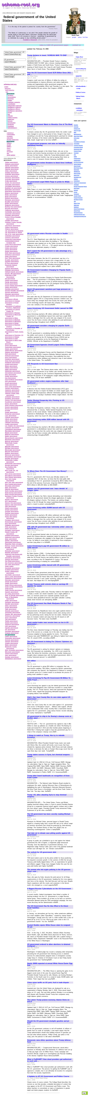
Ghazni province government (14, 296)
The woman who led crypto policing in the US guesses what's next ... (48, 870)
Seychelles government (12, 575)
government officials (11, 299)
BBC (75, 132)
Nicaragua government (12, 486)
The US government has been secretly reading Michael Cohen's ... (48, 815)
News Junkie (77, 173)
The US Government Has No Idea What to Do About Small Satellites (47, 907)
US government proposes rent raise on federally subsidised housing (46, 144)
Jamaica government (12, 388)
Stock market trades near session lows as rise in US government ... (47, 623)
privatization (11, 123)
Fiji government (10, 278)
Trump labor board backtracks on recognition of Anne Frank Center (48, 776)
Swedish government (11, 604)
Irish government (10, 381)
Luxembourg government (13, 429)
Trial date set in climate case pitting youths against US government (48, 834)
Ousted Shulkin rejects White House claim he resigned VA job (48, 926)
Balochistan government (13, 191)
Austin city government (12, 183)
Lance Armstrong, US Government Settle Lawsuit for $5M (49, 308)
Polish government (11, 528)
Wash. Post (77, 203)
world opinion (11, 155)
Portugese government (12, 530)
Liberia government (11, 419)
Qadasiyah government (12, 537)
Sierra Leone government (13, 576)
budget (10, 100)
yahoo (80, 37)
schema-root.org (10, 84)
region (6, 87)
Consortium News (78, 147)
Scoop (75, 192)
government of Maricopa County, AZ (13, 315)
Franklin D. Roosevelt (30, 40)
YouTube (85, 37)
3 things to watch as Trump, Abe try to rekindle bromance (45, 736)
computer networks (14, 102)
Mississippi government (12, 450)
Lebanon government (12, 417)
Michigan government (12, 448)
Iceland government (11, 364)
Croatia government (11, 246)
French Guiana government (13, 285)
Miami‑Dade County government (11, 444)
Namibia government (11, 458)
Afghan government (11, 162)
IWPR (75, 156)
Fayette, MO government (13, 273)
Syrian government (11, 607)
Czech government (11, 249)
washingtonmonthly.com (80, 216)
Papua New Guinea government (11, 517)
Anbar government (11, 171)
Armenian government (12, 179)
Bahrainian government (12, 189)
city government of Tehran (13, 232)
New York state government (14, 482)
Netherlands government (13, 463)
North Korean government (13, 493)
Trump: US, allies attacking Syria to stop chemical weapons (46, 796)
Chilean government (11, 227)
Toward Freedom (78, 197)
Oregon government (11, 510)
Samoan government (11, 559)
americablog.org (81, 68)
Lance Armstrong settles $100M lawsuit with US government (46, 508)
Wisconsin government (12, 652)
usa (7, 92)
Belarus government (11, 193)
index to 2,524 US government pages (54, 45)
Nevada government (11, 465)
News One (76, 175)
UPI (75, 201)
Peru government (10, 523)
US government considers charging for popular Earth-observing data (48, 326)
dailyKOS (79, 76)
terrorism (10, 151)
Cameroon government (12, 214)
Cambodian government (12, 212)
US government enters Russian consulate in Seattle (47, 233)
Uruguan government (12, 633)
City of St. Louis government (14, 234)
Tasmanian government (12, 612)
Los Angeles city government (14, 426)
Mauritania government (12, 439)
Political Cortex (81, 92)
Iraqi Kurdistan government (13, 379)
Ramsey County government (14, 546)
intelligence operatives (15, 111)
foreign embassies (13, 140)
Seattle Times (77, 196)
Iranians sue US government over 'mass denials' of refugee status (47, 489)
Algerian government (11, 169)
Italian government (11, 385)
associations (12, 97)
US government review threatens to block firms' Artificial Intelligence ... (49, 163)
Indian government (11, 369)
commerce (10, 133)
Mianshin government (12, 446)
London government (11, 424)
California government (12, 210)
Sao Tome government (12, 564)
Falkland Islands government (14, 272)
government (9, 344)
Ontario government (11, 508)
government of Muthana (12, 320)
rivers (9, 148)
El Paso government (11, 263)
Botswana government (12, 200)
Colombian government (12, 236)
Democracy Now (78, 149)
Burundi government (11, 208)
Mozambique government (13, 457)
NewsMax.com (77, 177)
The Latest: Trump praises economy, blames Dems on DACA (48, 1001)
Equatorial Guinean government (11, 266)
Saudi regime (9, 566)
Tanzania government (12, 611)
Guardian (76, 153)
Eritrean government (11, 268)
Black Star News (78, 136)
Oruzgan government (11, 511)
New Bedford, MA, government (11, 468)
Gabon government (11, 287)
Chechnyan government (12, 225)
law (9, 114)
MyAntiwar (76, 169)
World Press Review (79, 209)
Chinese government (11, 229)
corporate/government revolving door (12, 242)
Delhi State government (12, 253)
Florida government (11, 282)
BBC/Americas (77, 134)
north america (9, 90)
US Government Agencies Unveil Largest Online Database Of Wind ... (50, 345)
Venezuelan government (12, 638)
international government (13, 373)
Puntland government (12, 535)
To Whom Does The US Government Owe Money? (47, 471)
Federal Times (77, 151)
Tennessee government (12, 616)
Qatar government (11, 539)
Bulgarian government (12, 205)
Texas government (11, 617)
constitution (11, 104)
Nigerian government (11, 489)
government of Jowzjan (12, 301)
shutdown (11, 126)
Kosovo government (11, 407)
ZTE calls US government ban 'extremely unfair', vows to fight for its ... (49, 528)
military (9, 143)
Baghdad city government (13, 188)
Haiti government (10, 354)
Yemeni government (11, 653)
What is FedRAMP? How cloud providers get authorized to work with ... (49, 1060)
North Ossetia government (13, 494)
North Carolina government (13, 491)
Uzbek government (11, 636)
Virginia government (11, 643)
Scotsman (76, 194)
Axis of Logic (77, 130)
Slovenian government (12, 580)
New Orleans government (13, 477)
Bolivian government (11, 198)
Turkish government (11, 623)
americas (8, 88)
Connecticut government (13, 239)
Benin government (11, 196)
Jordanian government (12, 397)
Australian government (12, 184)
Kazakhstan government (13, 402)
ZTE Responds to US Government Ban (42, 364)
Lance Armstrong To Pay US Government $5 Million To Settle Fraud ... (48, 679)
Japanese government (12, 390)
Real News (76, 188)
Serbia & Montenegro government (12, 572)
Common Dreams (78, 145)
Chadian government (11, 220)
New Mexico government (13, 475)
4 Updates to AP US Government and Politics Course (48, 1076)
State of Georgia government (14, 595)
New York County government (10, 480)
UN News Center (78, 199)
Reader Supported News (80, 186)
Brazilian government (12, 202)
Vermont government (11, 640)
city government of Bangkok (14, 231)
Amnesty (76, 127)
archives (10, 95)
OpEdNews (77, 181)
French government (11, 284)
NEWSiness (77, 171)
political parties (13, 117)
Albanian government (12, 167)
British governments (11, 203)
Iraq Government (10, 378)
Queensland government (13, 542)
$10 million (31, 661)
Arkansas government (12, 177)
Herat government (11, 357)
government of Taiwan (12, 337)
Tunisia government (11, 621)
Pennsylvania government (13, 522)
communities (11, 134)
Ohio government (10, 506)
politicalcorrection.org (79, 214)
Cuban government (11, 248)
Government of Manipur (12, 313)
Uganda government (11, 628)
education (10, 138)
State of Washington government (11, 598)
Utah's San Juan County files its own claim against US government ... (48, 698)
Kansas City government (13, 400)
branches (11, 99)
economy (10, 136)
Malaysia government (12, 434)
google (74, 37)
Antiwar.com (77, 128)
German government (11, 292)
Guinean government (11, 352)
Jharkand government (12, 392)
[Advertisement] (45, 105)
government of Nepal (11, 323)
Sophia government (11, 583)
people (9, 145)
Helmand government (12, 356)
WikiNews (76, 207)
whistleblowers (12, 128)
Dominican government (12, 255)
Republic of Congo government (11, 548)
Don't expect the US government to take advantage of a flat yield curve (49, 252)
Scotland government (12, 570)
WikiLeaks (76, 205)
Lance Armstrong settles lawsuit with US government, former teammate (48, 566)
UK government (10, 629)
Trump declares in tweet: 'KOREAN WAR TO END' (47, 55)
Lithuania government (12, 422)
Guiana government (11, 349)
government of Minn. (11, 318)
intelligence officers (14, 109)
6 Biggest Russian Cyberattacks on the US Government (49, 889)
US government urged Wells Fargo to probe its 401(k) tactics (48, 183)
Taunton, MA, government (13, 614)
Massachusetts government (14, 438)
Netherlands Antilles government (11, 461)
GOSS (7, 297)
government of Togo (11, 338)
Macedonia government (12, 431)
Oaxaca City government (13, 503)
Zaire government (10, 655)
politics (9, 146)
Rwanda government (11, 552)
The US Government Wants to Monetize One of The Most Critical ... (49, 125)
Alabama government (12, 164)
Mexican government (11, 441)
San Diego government (12, 561)
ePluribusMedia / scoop (81, 87)
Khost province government (14, 405)
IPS (75, 155)
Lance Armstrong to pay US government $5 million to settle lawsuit (48, 547)
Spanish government (11, 592)
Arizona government (11, 176)
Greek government (11, 345)
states (9, 150)
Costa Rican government (13, 244)
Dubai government (11, 256)
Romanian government (12, 551)
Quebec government (11, 540)
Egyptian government (12, 261)
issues (10, 112)
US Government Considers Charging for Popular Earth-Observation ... (49, 271)
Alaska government (11, 166)
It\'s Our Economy (78, 162)
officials (10, 116)
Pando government (11, 515)
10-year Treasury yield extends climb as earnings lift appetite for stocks (47, 585)
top (84, 1093)
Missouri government (12, 451)
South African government (13, 585)
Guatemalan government (13, 347)
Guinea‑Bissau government (13, 350)
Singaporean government (13, 578)
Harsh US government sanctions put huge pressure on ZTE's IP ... (48, 290)
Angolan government (11, 172)
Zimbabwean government (13, 659)
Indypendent (77, 160)
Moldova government (11, 453)
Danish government (11, 251)
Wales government (11, 645)
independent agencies (15, 105)
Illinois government (11, 366)
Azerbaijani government (12, 186)
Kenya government (11, 404)
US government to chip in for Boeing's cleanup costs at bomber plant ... (49, 717)
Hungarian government (12, 362)
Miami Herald (77, 166)
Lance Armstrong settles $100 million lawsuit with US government (48, 420)
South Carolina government (13, 587)
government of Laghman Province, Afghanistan (13, 307)
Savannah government (12, 568)
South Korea (9, 588)
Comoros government (12, 237)
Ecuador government (11, 260)
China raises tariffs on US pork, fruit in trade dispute (48, 982)
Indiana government (11, 368)
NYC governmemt (10, 501)
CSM (75, 140)
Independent (77, 158)
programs (11, 124)
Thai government (10, 619)
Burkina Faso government (13, 207)
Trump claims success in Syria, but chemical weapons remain (48, 755)
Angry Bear (79, 57)
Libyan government (11, 421)
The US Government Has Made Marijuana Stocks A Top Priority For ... (49, 604)
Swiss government (11, 606)
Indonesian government (12, 371)
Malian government (11, 436)
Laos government (10, 415)
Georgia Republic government (14, 290)
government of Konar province (12, 303)
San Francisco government (13, 563)
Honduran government (12, 359)
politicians (11, 119)
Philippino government (12, 525)
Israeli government (11, 383)
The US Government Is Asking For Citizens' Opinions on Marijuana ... (49, 642)
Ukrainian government (12, 631)
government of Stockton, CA (14, 335)
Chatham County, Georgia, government (13, 223)
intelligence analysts (14, 107)
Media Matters (77, 164)
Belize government (11, 195)
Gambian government (12, 289)
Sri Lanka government (12, 594)
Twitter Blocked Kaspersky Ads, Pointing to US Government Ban (45, 401)
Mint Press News (78, 168)
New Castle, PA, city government (11, 471)
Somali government (11, 581)
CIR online (76, 138)
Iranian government (11, 376)
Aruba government (11, 181)
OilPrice (76, 179)
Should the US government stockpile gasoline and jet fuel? (48, 1022)
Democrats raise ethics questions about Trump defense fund (49, 1041)
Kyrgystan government (12, 414)
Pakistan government (12, 513)
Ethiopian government (12, 270)
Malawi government (11, 433)
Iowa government (10, 374)
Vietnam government (11, 641)
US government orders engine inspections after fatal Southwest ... (47, 382)
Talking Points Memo (80, 97)
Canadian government (12, 215)
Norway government (11, 499)
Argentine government (12, 174)
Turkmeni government (12, 624)
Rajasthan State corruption (13, 544)
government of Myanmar (13, 321)
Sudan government (11, 600)
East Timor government (12, 258)
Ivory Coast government (13, 386)
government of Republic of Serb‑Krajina (13, 329)
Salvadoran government (12, 558)
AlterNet (76, 125)
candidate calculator (79, 109)
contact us (76, 45)
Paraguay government (12, 520)
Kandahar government (12, 398)
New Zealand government (13, 484)
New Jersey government (13, 474)
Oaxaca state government (13, 505)
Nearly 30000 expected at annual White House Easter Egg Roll (49, 964)
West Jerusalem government (14, 650)
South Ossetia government (13, 590)
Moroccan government (12, 455)
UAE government (10, 626)
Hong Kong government (12, 361)
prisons (10, 121)
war (8, 153)
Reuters (76, 190)
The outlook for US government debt (41, 852)
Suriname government (12, 602)
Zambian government (12, 657)
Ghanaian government (12, 294)
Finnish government (11, 280)
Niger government (11, 487)
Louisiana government (12, 427)
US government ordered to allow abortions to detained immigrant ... (48, 945)
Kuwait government (11, 412)
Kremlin (7, 410)
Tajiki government (10, 609)
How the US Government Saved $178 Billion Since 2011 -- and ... (49, 73)
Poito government (10, 527)
